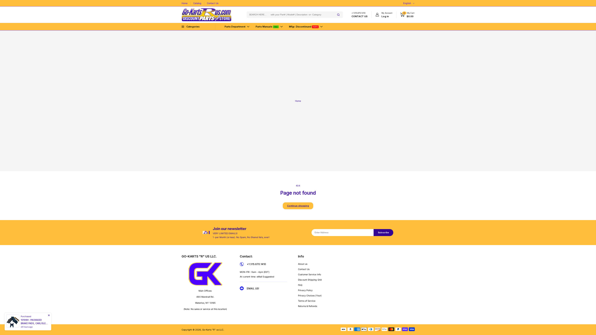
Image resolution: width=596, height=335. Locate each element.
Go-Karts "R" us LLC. (213, 329)
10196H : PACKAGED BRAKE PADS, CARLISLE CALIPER (33, 322)
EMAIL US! (253, 288)
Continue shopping (298, 205)
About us (302, 264)
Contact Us (213, 3)
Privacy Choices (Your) (310, 295)
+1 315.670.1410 (256, 264)
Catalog (197, 3)
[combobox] (290, 15)
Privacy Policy (305, 290)
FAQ (300, 285)
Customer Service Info (309, 274)
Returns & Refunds (307, 306)
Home (185, 3)
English (407, 3)
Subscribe (383, 232)
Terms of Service (306, 300)
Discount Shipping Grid (310, 279)
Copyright (187, 329)
